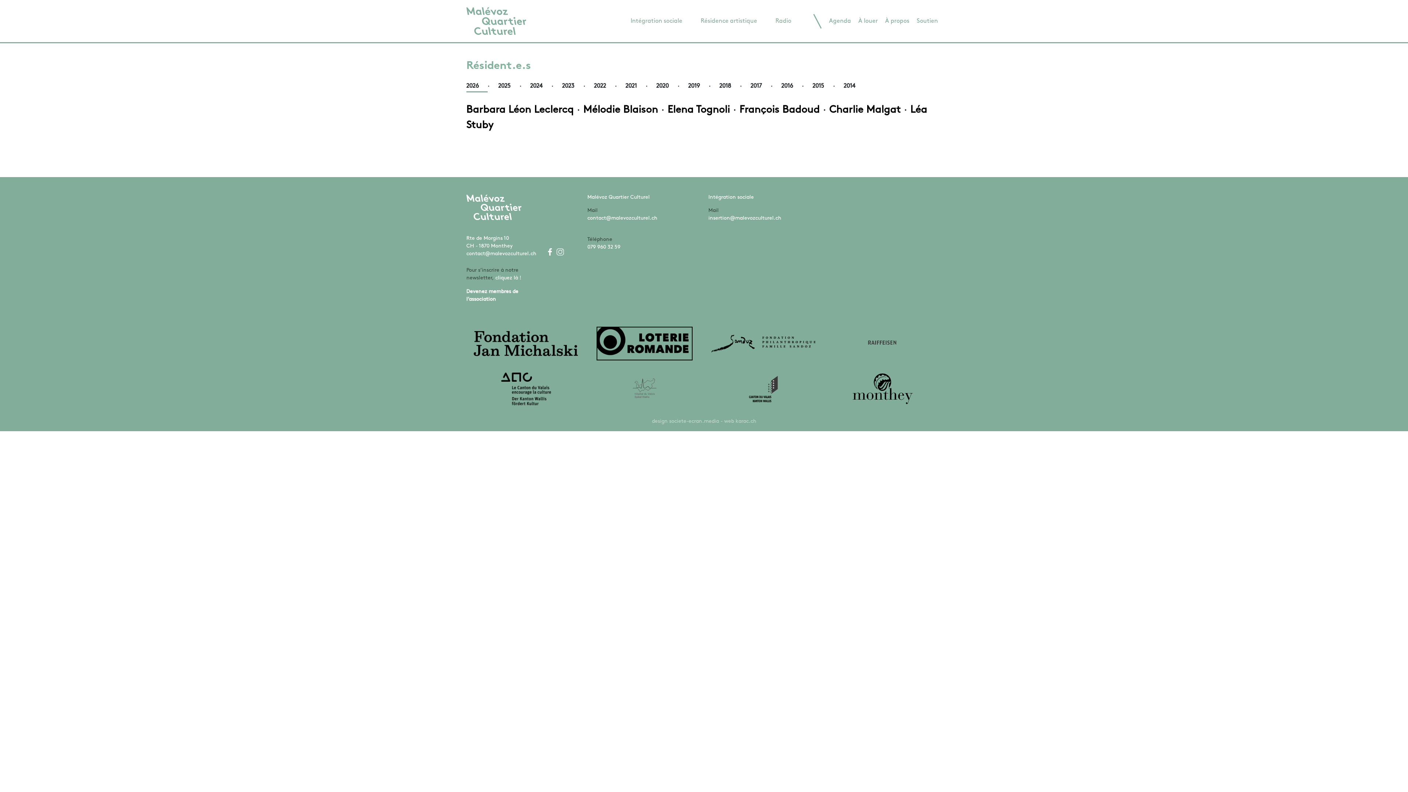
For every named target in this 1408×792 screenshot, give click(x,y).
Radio (783, 21)
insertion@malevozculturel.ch (744, 218)
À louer (868, 21)
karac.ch (746, 421)
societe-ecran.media (694, 421)
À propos (897, 21)
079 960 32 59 (603, 247)
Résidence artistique (729, 21)
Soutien (927, 21)
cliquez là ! (508, 278)
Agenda (840, 21)
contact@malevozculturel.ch (501, 254)
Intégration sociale (656, 21)
